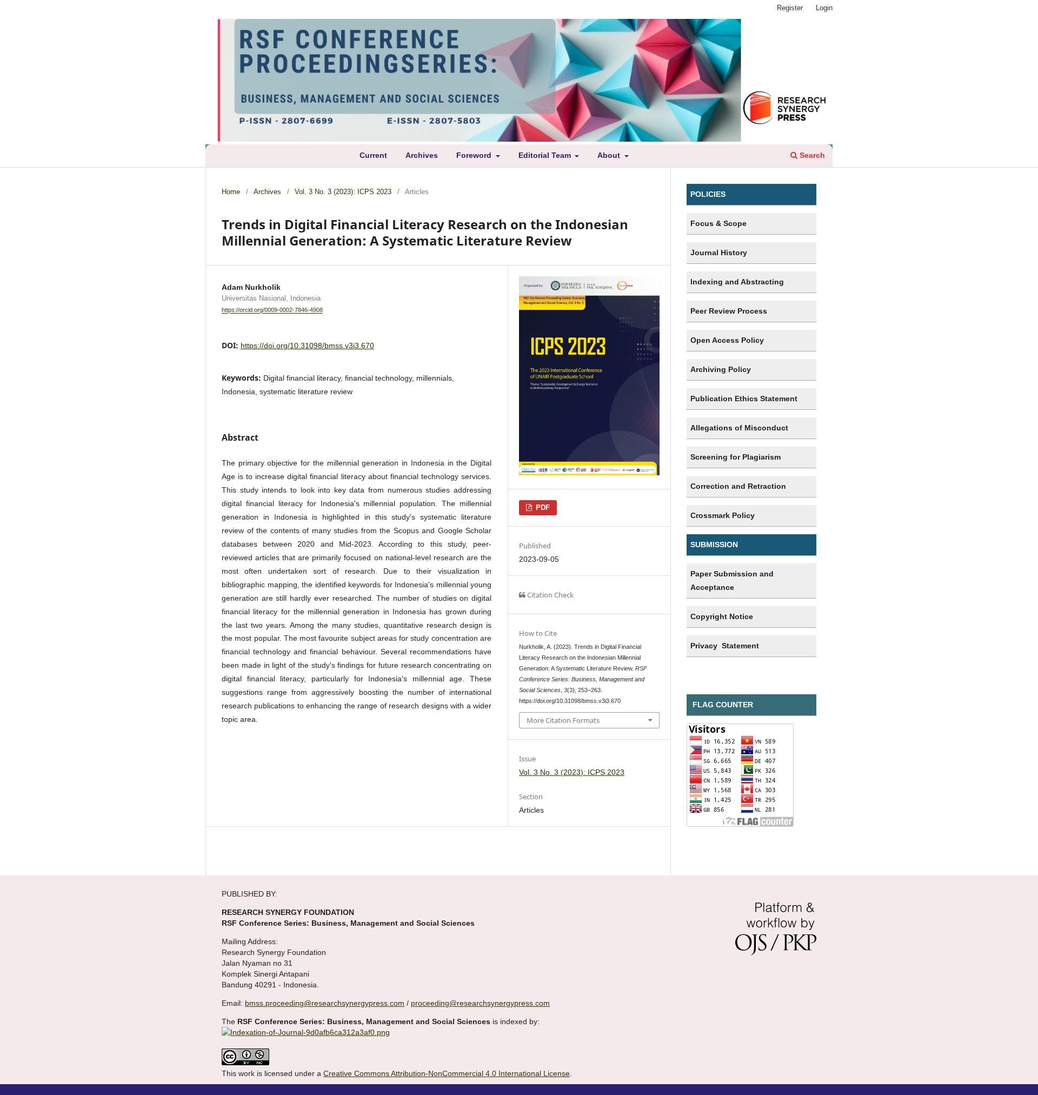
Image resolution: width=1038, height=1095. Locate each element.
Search (811, 155)
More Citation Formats (563, 720)
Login (824, 8)
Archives (421, 155)
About (609, 155)
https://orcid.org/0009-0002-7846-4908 (272, 310)
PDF (542, 507)
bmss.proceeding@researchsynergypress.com (324, 1003)
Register (790, 8)
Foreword (475, 155)
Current (373, 155)
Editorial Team (545, 155)
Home (231, 192)
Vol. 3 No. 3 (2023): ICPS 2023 (343, 192)
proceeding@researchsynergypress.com (480, 1003)
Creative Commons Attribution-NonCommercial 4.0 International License (446, 1073)
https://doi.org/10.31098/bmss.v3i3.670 (307, 345)
